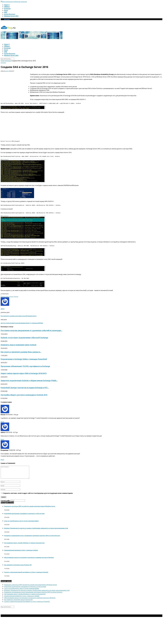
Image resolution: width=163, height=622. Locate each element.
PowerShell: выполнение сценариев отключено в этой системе (24, 513)
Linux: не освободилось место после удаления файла (21, 521)
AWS (5, 12)
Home (2, 61)
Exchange (7, 8)
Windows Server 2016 (11, 16)
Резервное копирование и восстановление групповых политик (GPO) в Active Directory (32, 535)
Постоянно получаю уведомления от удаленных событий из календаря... (31, 330)
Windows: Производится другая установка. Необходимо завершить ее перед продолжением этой (36, 528)
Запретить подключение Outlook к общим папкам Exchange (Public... (29, 380)
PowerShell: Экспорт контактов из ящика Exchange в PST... (25, 388)
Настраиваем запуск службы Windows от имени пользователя (24, 543)
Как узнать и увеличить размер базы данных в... (21, 352)
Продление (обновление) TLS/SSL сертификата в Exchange (25, 366)
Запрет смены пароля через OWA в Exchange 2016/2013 (24, 373)
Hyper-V (7, 5)
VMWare (7, 7)
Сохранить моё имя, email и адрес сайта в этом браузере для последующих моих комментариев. (38, 493)
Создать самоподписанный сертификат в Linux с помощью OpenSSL (26, 572)
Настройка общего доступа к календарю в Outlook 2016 (24, 395)
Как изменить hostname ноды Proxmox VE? (18, 565)
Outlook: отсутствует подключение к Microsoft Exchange (24, 338)
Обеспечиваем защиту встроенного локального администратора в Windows (29, 557)
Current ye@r (6, 500)
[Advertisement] (15, 86)
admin (7, 71)
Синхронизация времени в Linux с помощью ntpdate (21, 550)
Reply (2, 422)
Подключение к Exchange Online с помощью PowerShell (24, 359)
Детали (7, 19)
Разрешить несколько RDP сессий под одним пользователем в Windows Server (29, 506)
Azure (6, 10)
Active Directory (9, 14)
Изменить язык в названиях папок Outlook (18, 345)
